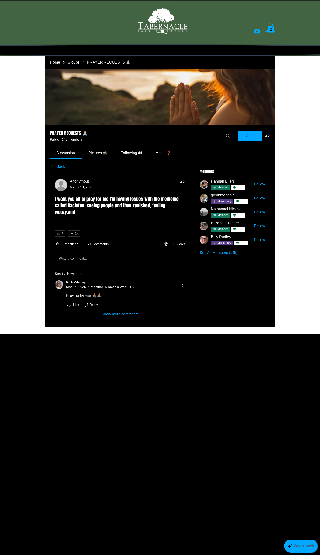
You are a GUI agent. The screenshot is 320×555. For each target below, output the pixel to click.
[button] (271, 28)
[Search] (228, 136)
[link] (65, 153)
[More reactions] (74, 233)
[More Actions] (182, 284)
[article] (120, 248)
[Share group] (267, 135)
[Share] (182, 181)
